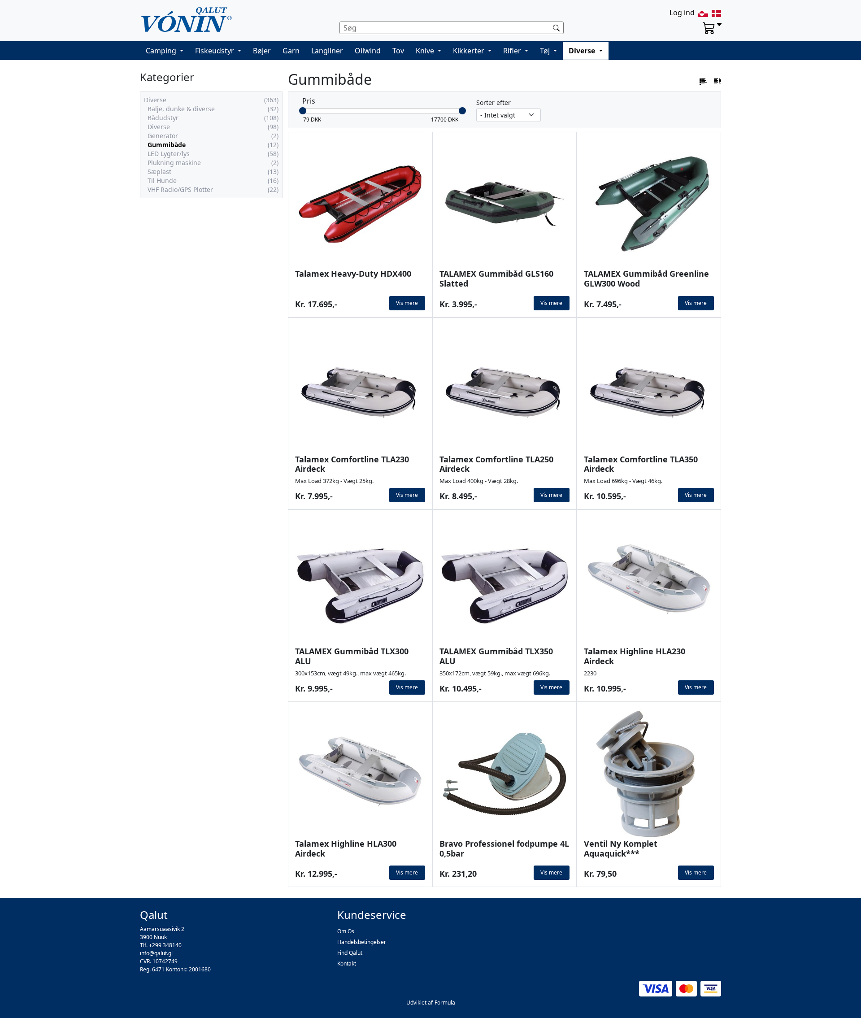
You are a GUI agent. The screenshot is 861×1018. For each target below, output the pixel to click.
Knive (426, 51)
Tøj (546, 51)
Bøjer (262, 51)
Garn (291, 51)
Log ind (682, 12)
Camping (162, 51)
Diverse (583, 51)
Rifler (513, 51)
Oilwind (368, 51)
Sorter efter (493, 102)
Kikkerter (469, 51)
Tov (398, 51)
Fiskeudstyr (215, 51)
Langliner (327, 51)
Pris (308, 101)
